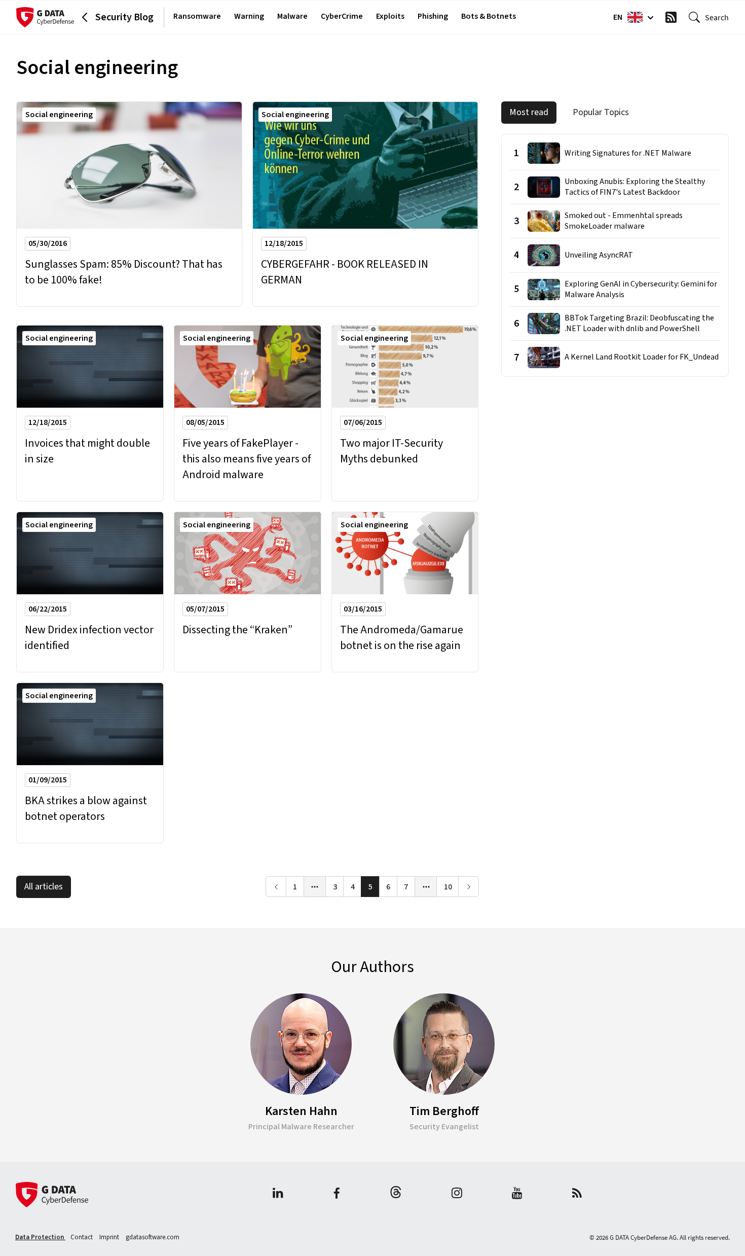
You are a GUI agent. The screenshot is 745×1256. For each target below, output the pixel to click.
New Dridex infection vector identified (89, 638)
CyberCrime (342, 16)
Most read (528, 112)
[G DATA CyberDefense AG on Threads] (396, 1194)
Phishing (433, 16)
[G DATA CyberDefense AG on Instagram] (457, 1194)
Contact (82, 1237)
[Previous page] (276, 886)
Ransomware (197, 16)
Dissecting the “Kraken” (237, 630)
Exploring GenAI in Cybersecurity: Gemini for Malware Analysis (641, 289)
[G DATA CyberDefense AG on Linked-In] (278, 1194)
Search (717, 17)
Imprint (110, 1237)
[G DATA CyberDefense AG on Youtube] (517, 1194)
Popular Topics (601, 112)
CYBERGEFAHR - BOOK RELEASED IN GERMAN (344, 272)
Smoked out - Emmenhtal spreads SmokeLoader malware (624, 221)
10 (448, 886)
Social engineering (59, 114)
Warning (249, 16)
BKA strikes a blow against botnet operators (86, 808)
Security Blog (124, 17)
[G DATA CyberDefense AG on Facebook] (336, 1194)
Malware (292, 16)
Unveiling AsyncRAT (599, 255)
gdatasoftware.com (152, 1237)
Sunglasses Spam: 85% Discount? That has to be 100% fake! (123, 272)
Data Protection (40, 1237)
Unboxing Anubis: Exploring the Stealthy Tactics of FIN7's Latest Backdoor (635, 187)
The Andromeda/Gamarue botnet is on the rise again (401, 638)
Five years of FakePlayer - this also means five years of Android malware (246, 459)
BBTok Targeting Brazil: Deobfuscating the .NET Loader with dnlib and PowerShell (639, 323)
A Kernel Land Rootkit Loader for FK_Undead (642, 357)
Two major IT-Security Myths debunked (391, 451)
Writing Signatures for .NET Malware (628, 153)
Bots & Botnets (488, 16)
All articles (43, 886)
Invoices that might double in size (87, 451)
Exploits (390, 16)
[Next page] (468, 886)
